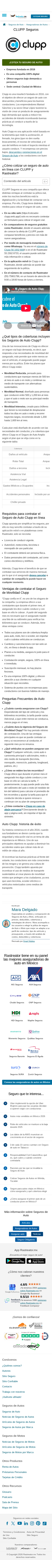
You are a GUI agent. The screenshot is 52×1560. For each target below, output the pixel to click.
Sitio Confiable (10, 1381)
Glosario (6, 1492)
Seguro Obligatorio (26, 1240)
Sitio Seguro (8, 1376)
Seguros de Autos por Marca (17, 1427)
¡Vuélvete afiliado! (11, 1397)
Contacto (7, 1386)
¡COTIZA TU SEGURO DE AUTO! (26, 62)
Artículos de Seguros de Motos (19, 1447)
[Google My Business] (12, 1288)
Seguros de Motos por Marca (18, 1452)
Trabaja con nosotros (13, 1391)
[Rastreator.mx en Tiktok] (44, 1523)
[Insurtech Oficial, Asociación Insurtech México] (45, 1336)
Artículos (26, 1223)
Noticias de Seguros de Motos (18, 1441)
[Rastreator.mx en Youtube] (19, 1523)
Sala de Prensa (10, 1502)
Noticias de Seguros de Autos (18, 1416)
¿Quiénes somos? (12, 1365)
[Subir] (46, 1555)
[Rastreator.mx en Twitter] (13, 1523)
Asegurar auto (17, 1234)
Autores (6, 1371)
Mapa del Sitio (9, 1507)
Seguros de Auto (11, 1411)
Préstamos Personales (14, 1472)
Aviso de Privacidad (36, 1532)
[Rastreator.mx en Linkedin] (26, 1523)
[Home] (4, 24)
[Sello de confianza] (35, 1325)
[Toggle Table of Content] (43, 181)
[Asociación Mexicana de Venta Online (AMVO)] (26, 1346)
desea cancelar (37, 575)
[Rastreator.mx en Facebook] (7, 1523)
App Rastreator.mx (26, 1250)
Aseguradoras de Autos (26, 1228)
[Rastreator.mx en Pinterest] (38, 1523)
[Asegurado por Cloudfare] (18, 1325)
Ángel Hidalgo (29, 941)
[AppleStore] (36, 1261)
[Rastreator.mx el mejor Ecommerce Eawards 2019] (11, 1336)
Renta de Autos (10, 1466)
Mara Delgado (24, 909)
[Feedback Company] (12, 1300)
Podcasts (7, 1497)
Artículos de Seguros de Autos (18, 1422)
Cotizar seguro (40, 16)
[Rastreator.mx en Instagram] (32, 1523)
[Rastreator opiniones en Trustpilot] (30, 1336)
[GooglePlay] (15, 1261)
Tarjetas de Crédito (12, 1477)
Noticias (37, 1234)
